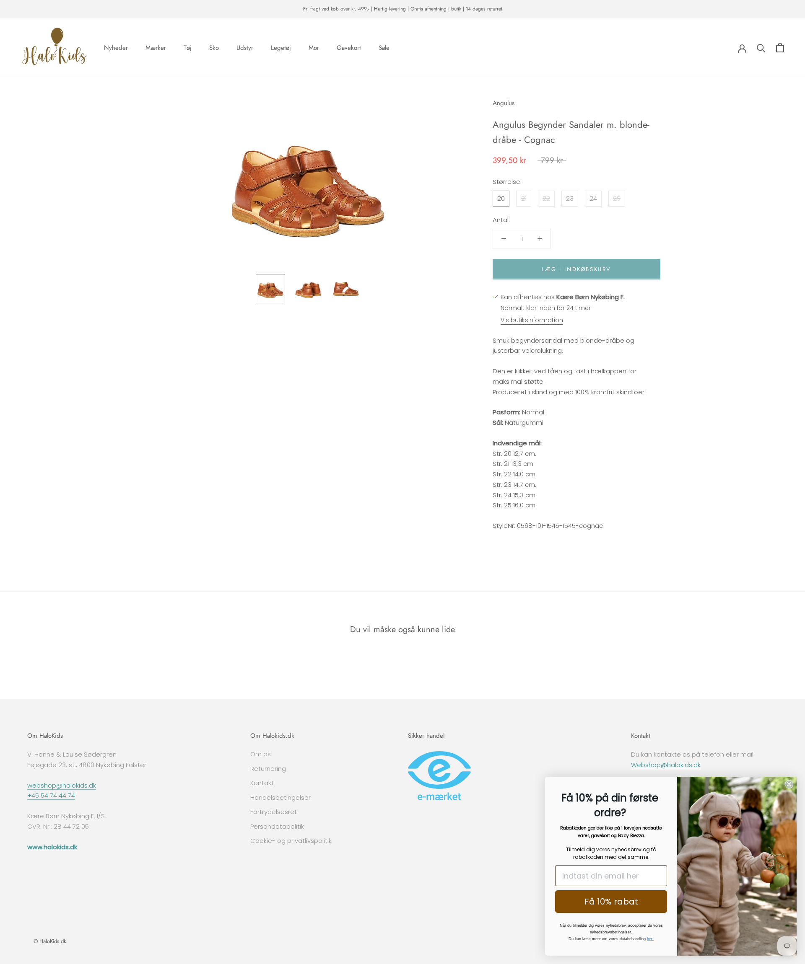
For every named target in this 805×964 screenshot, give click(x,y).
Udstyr (244, 47)
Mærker (155, 47)
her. (650, 939)
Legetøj (281, 47)
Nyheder (116, 47)
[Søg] (761, 47)
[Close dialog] (789, 784)
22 (546, 198)
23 (570, 198)
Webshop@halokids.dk (666, 764)
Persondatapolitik (277, 826)
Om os (260, 753)
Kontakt (262, 782)
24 (593, 198)
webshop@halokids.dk (61, 785)
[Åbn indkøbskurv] (780, 47)
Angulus (503, 103)
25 (617, 198)
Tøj (188, 47)
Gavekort (349, 47)
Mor (314, 47)
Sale (384, 47)
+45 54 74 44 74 (51, 795)
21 (524, 198)
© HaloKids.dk (50, 941)
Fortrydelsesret (273, 811)
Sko (214, 47)
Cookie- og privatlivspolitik (291, 840)
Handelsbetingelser (280, 797)
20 (501, 198)
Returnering (268, 768)
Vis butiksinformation (532, 319)
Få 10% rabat (611, 901)
